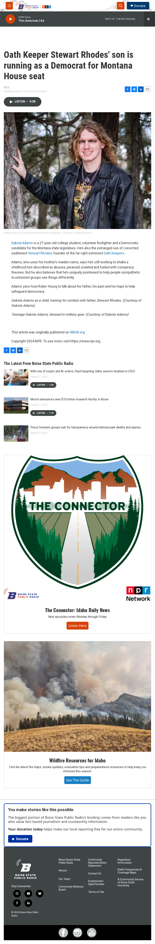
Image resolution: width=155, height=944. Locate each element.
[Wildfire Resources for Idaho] (77, 696)
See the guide (77, 780)
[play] (10, 19)
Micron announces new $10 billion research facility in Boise (69, 399)
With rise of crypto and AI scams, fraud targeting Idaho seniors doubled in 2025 (82, 371)
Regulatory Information (125, 861)
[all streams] (149, 19)
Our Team (65, 879)
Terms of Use (96, 892)
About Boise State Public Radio (69, 861)
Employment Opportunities (96, 883)
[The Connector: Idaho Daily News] (77, 528)
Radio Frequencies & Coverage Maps (130, 871)
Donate (140, 6)
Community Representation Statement (97, 862)
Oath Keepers (114, 253)
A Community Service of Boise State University (130, 882)
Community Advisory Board (71, 888)
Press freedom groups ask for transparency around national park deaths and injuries (85, 427)
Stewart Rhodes (40, 253)
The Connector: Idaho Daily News (77, 610)
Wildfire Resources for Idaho (77, 760)
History (63, 870)
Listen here (77, 625)
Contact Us (94, 873)
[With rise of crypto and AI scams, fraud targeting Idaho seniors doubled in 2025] (16, 377)
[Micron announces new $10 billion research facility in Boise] (16, 405)
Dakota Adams (22, 243)
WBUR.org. (77, 332)
